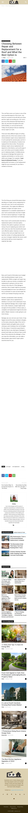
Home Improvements (10, 5)
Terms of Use (13, 806)
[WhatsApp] (13, 61)
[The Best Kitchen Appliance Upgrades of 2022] (14, 748)
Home (3, 5)
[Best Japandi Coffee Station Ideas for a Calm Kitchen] (21, 574)
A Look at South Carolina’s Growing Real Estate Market (12, 704)
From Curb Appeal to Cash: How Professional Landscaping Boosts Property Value (14, 675)
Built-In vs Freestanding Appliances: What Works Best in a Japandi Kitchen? (6, 598)
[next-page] (5, 559)
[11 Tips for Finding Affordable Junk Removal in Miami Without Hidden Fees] (7, 574)
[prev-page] (3, 559)
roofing (22, 466)
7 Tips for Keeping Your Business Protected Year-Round (20, 613)
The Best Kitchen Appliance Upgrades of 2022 (11, 760)
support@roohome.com (17, 790)
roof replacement (15, 466)
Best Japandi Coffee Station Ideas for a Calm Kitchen (20, 581)
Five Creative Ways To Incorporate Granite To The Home (7, 486)
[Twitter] (6, 61)
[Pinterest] (10, 61)
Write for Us (14, 808)
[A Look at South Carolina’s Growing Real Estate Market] (14, 692)
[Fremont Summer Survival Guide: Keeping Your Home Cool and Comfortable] (5, 553)
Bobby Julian (4, 735)
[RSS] (15, 794)
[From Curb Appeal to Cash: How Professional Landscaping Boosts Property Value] (14, 662)
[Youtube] (14, 798)
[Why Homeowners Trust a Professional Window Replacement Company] (5, 538)
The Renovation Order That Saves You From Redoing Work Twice (16, 545)
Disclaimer (6, 806)
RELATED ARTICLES (7, 532)
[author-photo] (14, 501)
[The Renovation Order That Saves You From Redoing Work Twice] (5, 546)
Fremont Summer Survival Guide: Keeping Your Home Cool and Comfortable (18, 553)
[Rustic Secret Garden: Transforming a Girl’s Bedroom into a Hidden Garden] (21, 589)
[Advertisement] (14, 26)
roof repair (8, 466)
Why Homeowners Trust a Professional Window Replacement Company (18, 538)
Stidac (4, 57)
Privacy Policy (20, 806)
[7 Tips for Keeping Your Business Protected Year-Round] (21, 606)
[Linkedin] (14, 525)
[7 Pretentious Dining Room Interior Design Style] (14, 720)
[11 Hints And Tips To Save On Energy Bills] (14, 634)
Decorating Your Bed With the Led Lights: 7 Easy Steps (20, 486)
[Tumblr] (19, 794)
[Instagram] (7, 794)
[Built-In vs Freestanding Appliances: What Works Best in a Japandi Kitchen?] (7, 589)
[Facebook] (3, 61)
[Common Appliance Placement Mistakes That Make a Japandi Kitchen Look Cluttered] (7, 606)
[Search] (26, 2)
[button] (2, 2)
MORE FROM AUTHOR (19, 532)
